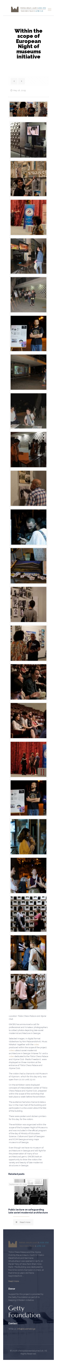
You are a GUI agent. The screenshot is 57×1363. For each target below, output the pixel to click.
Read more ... (14, 1281)
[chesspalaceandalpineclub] (28, 9)
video (36, 1044)
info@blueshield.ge (26, 1329)
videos (12, 1050)
